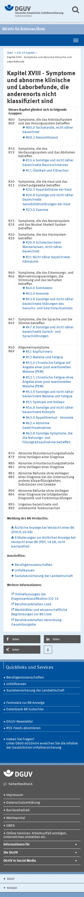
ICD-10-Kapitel (26, 53)
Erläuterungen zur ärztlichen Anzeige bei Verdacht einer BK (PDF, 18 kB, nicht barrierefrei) (43, 542)
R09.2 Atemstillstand (42, 138)
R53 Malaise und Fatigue (44, 357)
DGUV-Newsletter (19, 722)
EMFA (10, 826)
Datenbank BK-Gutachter (25, 709)
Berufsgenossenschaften (33, 565)
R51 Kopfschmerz (39, 352)
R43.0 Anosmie (37, 294)
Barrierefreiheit (18, 810)
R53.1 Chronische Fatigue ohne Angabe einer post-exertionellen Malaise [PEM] (47, 382)
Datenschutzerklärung (23, 803)
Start (10, 53)
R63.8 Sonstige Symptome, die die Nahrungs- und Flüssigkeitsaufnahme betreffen (47, 438)
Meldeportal (15, 818)
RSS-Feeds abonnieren (23, 728)
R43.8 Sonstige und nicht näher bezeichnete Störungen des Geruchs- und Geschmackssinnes (48, 304)
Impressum (14, 795)
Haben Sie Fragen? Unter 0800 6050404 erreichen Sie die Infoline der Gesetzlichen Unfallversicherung (42, 744)
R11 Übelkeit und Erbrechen (47, 171)
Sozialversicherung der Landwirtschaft (44, 576)
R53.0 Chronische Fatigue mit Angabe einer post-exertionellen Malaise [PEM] (46, 367)
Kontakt (11, 888)
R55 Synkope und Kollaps (45, 402)
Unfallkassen (25, 570)
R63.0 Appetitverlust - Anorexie (49, 418)
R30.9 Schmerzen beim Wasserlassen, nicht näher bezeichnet (42, 247)
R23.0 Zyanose (37, 210)
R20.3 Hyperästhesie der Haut (49, 190)
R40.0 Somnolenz (39, 288)
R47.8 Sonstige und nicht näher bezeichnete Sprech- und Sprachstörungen (48, 332)
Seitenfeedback (20, 784)
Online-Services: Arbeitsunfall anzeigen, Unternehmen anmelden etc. (35, 835)
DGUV (10, 879)
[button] (22, 639)
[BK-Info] (34, 11)
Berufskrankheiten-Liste (33, 604)
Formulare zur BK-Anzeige (25, 703)
